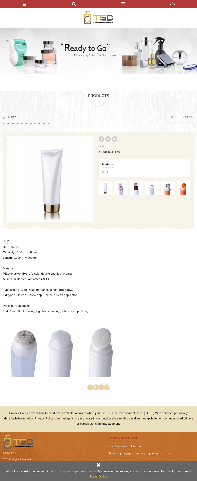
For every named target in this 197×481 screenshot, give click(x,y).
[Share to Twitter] (108, 139)
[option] (50, 179)
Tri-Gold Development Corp (98, 17)
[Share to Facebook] (101, 139)
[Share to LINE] (115, 139)
